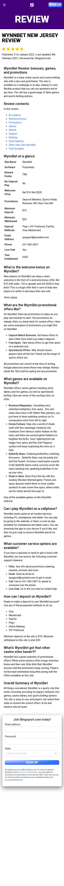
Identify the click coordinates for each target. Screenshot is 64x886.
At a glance (15, 115)
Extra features (16, 141)
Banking (13, 137)
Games (12, 126)
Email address (12, 724)
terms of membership (28, 772)
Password (10, 736)
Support (13, 133)
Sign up (55, 5)
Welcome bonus (17, 118)
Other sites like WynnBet (22, 144)
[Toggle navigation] (4, 4)
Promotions (15, 122)
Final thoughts (16, 148)
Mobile (12, 130)
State (8, 748)
